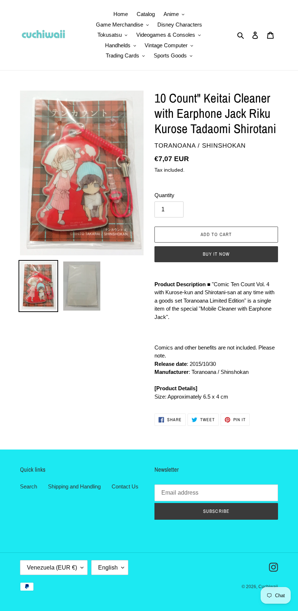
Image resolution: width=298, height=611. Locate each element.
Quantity (164, 195)
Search (28, 486)
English (108, 567)
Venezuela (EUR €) (52, 567)
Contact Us (125, 486)
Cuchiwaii (268, 586)
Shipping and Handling (74, 486)
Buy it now (216, 254)
